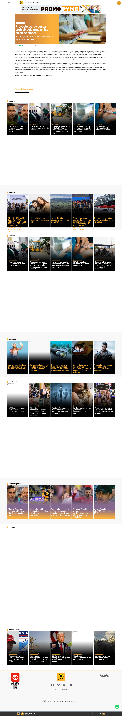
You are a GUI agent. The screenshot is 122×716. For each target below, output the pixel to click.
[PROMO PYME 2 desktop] (61, 9)
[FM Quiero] (8, 2)
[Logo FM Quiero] (21, 2)
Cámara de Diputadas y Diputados (22, 92)
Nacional (34, 124)
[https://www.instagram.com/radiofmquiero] (64, 686)
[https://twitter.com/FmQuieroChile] (58, 686)
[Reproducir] (119, 3)
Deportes (12, 124)
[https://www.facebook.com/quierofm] (52, 685)
